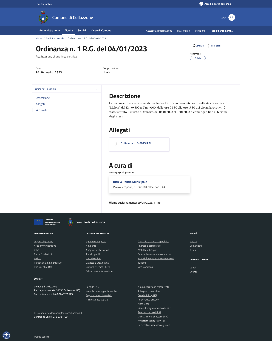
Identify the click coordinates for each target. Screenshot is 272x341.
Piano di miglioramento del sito (154, 308)
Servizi (82, 30)
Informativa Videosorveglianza (154, 325)
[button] (6, 335)
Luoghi (193, 267)
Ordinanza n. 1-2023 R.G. (136, 143)
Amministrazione (49, 30)
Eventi (193, 272)
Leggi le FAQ (92, 287)
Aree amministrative (45, 246)
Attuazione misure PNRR (151, 321)
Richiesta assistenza (97, 299)
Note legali (143, 304)
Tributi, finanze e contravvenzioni (156, 258)
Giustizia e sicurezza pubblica (153, 241)
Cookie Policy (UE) (147, 295)
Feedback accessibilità (149, 312)
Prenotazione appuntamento (101, 291)
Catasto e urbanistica (97, 263)
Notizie (193, 241)
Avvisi (193, 250)
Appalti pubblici (94, 254)
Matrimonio (183, 31)
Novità (69, 30)
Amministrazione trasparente (153, 287)
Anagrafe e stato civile (98, 250)
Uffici (37, 250)
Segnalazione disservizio (99, 295)
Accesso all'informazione (159, 31)
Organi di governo (43, 241)
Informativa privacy (148, 299)
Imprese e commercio (149, 246)
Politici (37, 258)
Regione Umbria (44, 3)
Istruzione (200, 31)
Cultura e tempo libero (98, 267)
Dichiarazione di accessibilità (153, 316)
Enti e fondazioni (43, 254)
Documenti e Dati (43, 267)
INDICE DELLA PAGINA (45, 89)
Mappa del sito (41, 336)
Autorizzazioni (93, 258)
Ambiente (91, 246)
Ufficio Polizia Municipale (130, 181)
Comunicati (196, 246)
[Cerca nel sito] (231, 17)
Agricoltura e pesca (96, 241)
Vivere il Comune (101, 30)
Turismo (142, 263)
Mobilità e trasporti (148, 250)
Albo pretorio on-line (149, 291)
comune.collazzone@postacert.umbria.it (60, 313)
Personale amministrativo (48, 263)
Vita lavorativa (145, 267)
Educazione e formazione (99, 271)
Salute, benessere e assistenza (154, 254)
